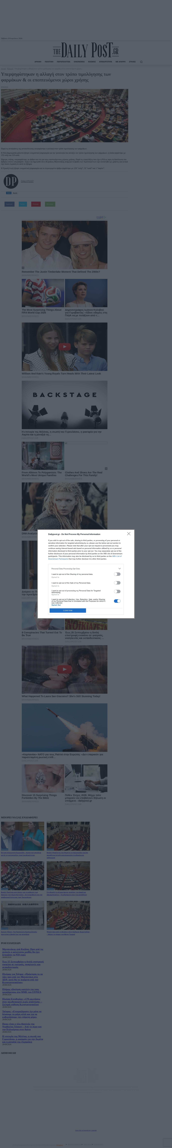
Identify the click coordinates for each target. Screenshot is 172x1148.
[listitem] (86, 568)
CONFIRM (68, 611)
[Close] (129, 534)
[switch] (117, 574)
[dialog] (86, 574)
